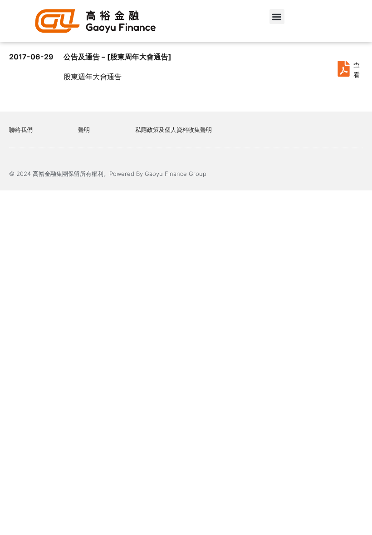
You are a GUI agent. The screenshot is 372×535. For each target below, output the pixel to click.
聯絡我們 (21, 129)
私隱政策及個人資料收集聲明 (173, 129)
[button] (276, 16)
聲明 (84, 129)
